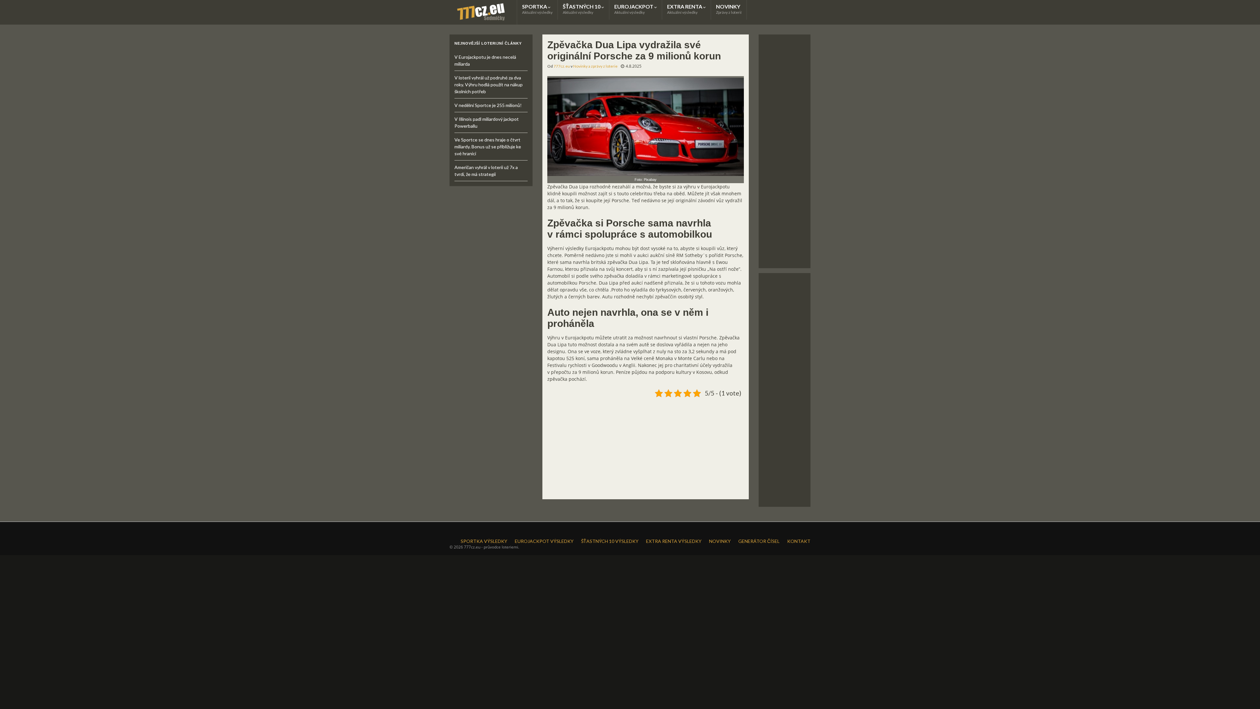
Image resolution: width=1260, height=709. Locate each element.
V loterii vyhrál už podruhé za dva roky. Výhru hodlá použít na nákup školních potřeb (488, 84)
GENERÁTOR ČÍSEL (759, 541)
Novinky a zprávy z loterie (595, 66)
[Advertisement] (645, 446)
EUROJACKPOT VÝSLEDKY (544, 541)
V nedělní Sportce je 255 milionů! (488, 105)
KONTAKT (798, 541)
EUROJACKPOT (634, 9)
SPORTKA (537, 9)
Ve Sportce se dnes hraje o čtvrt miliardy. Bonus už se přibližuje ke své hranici (487, 146)
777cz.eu (562, 66)
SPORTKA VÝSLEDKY (484, 541)
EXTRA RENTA (685, 9)
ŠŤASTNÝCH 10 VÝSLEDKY (610, 541)
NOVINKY (729, 9)
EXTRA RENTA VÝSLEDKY (674, 541)
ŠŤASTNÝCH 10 (582, 9)
